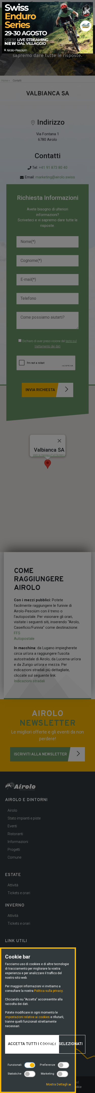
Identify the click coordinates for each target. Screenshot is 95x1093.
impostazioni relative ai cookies (27, 1017)
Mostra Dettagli (57, 1084)
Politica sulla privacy (48, 991)
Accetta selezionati (62, 1044)
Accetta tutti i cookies (32, 1044)
